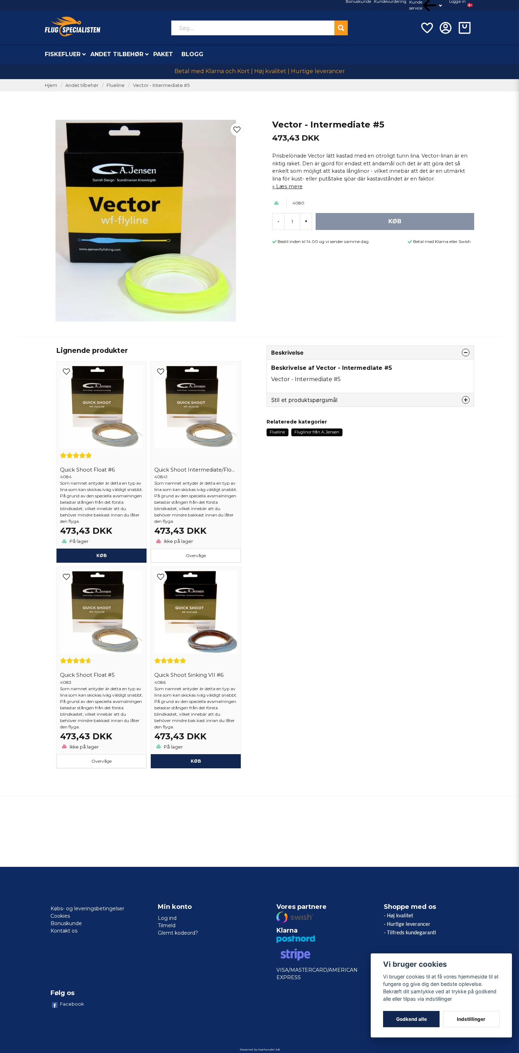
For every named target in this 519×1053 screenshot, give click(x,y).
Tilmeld (166, 925)
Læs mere (289, 186)
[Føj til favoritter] (426, 28)
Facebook (72, 1004)
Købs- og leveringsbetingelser (87, 908)
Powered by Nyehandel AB (260, 1049)
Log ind (167, 918)
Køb (101, 555)
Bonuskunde (66, 923)
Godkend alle (411, 1019)
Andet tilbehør (116, 54)
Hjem (51, 85)
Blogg (192, 54)
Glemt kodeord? (178, 933)
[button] (470, 5)
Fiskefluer (62, 54)
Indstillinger (471, 1019)
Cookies (60, 916)
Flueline (116, 85)
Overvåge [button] (196, 555)
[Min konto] (445, 28)
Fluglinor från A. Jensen (316, 432)
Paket (163, 54)
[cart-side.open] (464, 28)
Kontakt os (63, 931)
